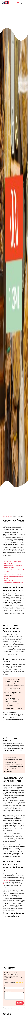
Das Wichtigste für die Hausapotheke (14, 574)
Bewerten (19, 1003)
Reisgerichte (6, 880)
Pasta (20, 879)
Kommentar (7, 991)
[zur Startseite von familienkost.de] (5, 3)
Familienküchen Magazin (10, 1018)
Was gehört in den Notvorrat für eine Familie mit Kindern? (14, 566)
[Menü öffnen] (25, 2)
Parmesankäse (7, 884)
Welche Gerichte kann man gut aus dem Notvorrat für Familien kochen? (14, 581)
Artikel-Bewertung (9, 983)
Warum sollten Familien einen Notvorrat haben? (12, 562)
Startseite (5, 516)
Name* (6, 986)
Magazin (10, 516)
